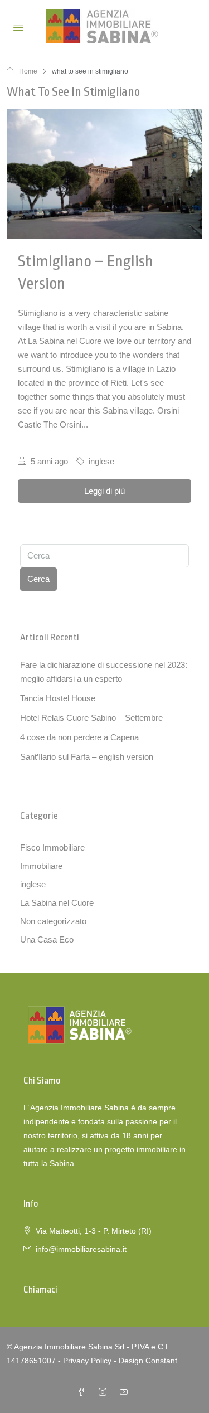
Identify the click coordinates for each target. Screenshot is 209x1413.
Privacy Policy (87, 1360)
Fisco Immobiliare (52, 847)
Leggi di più (104, 491)
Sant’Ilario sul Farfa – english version (86, 756)
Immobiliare (41, 866)
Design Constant (148, 1360)
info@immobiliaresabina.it (81, 1249)
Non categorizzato (53, 921)
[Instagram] (105, 1392)
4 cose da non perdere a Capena (79, 737)
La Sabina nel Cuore (57, 902)
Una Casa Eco (47, 939)
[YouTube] (126, 1392)
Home (28, 71)
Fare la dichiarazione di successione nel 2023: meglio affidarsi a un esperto (103, 671)
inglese (101, 461)
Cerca (38, 579)
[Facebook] (83, 1392)
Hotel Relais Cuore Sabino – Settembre (91, 717)
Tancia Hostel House (57, 698)
